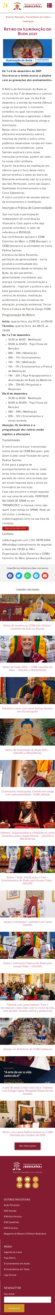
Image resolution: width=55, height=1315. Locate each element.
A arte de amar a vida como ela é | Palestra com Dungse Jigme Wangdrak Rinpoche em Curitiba (27, 1090)
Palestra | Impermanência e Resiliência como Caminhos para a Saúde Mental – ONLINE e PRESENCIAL (27, 836)
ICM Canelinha (11, 1222)
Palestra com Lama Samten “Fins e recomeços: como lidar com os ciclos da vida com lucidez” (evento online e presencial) (27, 1007)
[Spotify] (27, 1185)
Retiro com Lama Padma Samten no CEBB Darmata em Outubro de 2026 (27, 1134)
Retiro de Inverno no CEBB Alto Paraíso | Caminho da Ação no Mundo (27, 627)
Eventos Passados (15, 17)
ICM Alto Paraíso (13, 1217)
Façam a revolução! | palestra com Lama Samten (28, 923)
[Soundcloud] (19, 1185)
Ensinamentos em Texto (16, 1269)
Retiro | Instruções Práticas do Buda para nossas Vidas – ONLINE (27, 965)
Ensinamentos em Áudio (17, 1264)
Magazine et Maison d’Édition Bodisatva (25, 1234)
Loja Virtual (10, 1275)
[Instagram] (36, 1179)
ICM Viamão (10, 1211)
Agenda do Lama (13, 1252)
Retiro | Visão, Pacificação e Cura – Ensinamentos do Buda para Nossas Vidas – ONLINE (27, 880)
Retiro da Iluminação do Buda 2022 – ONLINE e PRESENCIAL (27, 751)
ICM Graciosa (11, 1228)
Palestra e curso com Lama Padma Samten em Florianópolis (27, 710)
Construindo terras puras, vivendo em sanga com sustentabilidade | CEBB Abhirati (27, 793)
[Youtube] (27, 1179)
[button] (10, 575)
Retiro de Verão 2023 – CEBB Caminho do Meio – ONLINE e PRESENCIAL (27, 668)
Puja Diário (10, 1258)
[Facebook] (19, 1179)
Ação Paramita (12, 1205)
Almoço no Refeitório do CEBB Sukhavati (27, 1049)
